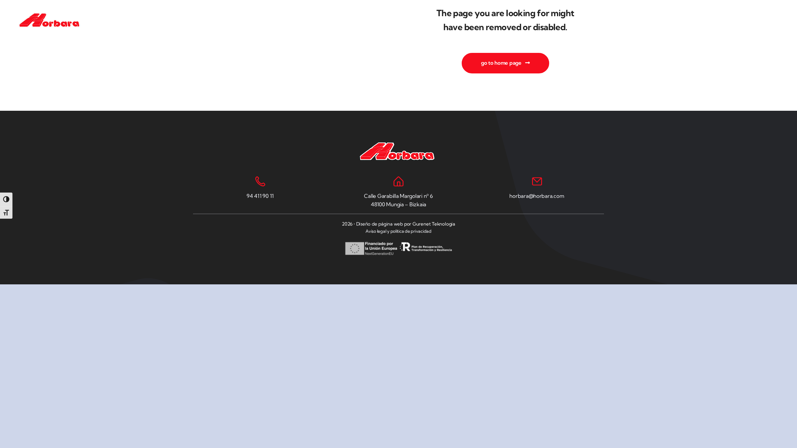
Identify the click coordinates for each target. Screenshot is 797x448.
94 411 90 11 (260, 196)
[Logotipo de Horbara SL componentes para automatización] (51, 15)
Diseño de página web (379, 224)
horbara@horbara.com (536, 196)
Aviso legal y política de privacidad (398, 231)
